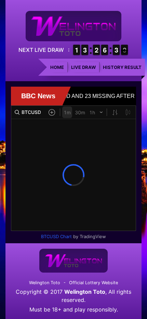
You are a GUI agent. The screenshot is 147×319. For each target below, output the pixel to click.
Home (57, 67)
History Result (122, 67)
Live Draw (83, 67)
